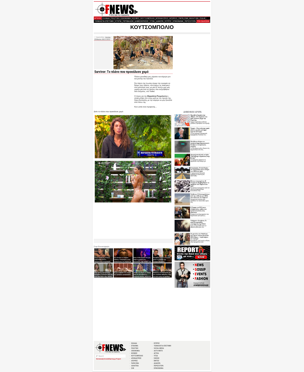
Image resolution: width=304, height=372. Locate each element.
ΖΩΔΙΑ (202, 18)
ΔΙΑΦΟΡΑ (159, 21)
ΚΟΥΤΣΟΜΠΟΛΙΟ (148, 18)
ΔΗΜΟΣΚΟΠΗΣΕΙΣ (141, 21)
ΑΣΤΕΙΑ (156, 353)
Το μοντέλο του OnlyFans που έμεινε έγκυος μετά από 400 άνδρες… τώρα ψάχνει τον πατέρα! (199, 236)
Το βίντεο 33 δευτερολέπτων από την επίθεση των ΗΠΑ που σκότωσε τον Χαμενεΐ (200, 195)
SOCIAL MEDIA (159, 348)
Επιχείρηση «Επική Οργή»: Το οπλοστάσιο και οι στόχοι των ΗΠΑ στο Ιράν (199, 169)
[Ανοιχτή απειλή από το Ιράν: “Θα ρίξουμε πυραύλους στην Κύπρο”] (182, 160)
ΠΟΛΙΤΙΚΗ (115, 18)
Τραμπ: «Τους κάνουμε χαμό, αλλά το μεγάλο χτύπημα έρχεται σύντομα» (200, 129)
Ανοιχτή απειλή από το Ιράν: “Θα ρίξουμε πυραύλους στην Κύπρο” (200, 156)
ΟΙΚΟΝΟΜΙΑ (126, 18)
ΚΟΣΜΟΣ (135, 18)
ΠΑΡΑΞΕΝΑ (183, 18)
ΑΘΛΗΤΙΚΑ (193, 18)
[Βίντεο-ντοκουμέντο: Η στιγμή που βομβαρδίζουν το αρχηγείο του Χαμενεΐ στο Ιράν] (182, 186)
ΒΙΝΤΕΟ (156, 361)
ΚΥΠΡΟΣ (168, 21)
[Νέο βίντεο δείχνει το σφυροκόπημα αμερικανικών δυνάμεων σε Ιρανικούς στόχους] (182, 147)
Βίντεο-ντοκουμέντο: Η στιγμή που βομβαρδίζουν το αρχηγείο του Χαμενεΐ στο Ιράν (199, 183)
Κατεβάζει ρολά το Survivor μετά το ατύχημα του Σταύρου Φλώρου (161, 259)
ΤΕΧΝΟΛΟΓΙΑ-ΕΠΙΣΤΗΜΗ (104, 21)
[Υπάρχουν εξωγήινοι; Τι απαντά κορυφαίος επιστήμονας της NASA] (182, 226)
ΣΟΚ (132, 368)
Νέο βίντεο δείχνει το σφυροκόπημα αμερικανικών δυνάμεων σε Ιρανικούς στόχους (199, 144)
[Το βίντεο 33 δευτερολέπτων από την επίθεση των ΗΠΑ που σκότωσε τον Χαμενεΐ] (182, 199)
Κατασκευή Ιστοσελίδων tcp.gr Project (108, 359)
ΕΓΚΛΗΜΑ (134, 346)
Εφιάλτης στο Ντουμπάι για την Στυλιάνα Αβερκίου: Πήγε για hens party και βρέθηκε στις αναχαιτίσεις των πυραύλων (162, 276)
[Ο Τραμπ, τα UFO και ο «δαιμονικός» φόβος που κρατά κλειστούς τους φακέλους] (182, 213)
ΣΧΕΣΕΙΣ (156, 358)
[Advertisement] (114, 92)
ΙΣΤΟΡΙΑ (118, 21)
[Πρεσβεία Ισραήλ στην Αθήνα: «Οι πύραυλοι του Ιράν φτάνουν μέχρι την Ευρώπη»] (182, 120)
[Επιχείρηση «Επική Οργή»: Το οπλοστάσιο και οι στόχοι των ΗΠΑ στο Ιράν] (182, 173)
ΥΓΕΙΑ (152, 21)
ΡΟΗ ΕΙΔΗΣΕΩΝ (203, 21)
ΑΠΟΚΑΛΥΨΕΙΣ (162, 18)
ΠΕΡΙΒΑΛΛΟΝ (128, 21)
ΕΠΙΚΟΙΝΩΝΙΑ (178, 21)
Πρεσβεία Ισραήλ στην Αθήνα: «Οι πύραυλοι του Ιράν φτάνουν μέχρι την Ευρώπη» (198, 117)
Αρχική (97, 18)
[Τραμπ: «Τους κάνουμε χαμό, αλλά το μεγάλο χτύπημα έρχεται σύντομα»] (182, 133)
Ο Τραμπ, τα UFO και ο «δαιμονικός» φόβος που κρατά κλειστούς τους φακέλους (198, 209)
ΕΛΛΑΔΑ (106, 18)
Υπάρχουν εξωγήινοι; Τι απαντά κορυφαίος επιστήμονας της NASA (198, 222)
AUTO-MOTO (158, 351)
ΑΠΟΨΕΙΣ (173, 18)
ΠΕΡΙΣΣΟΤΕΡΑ (190, 21)
